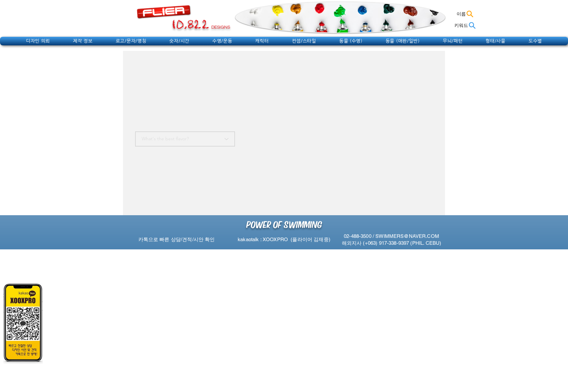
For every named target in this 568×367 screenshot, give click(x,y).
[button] (37, 40)
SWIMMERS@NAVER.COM (407, 236)
